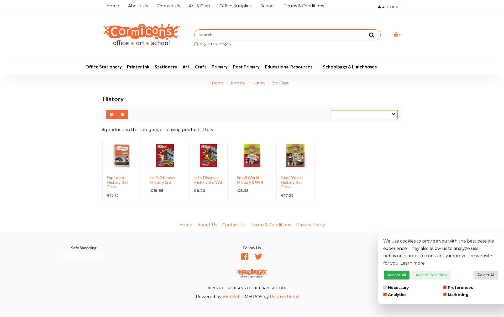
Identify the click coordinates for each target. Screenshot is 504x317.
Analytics (397, 294)
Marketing (458, 294)
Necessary (398, 287)
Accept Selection (431, 275)
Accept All (396, 275)
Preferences (460, 287)
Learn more (412, 263)
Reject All (486, 275)
